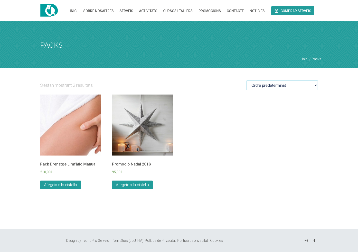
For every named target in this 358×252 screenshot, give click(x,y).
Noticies (257, 11)
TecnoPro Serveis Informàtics (105, 241)
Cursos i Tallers (178, 11)
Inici (73, 11)
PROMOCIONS (209, 11)
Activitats (148, 11)
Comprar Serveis (295, 11)
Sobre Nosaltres (98, 11)
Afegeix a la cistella (60, 184)
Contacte (235, 11)
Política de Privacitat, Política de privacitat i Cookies (184, 241)
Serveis (126, 11)
